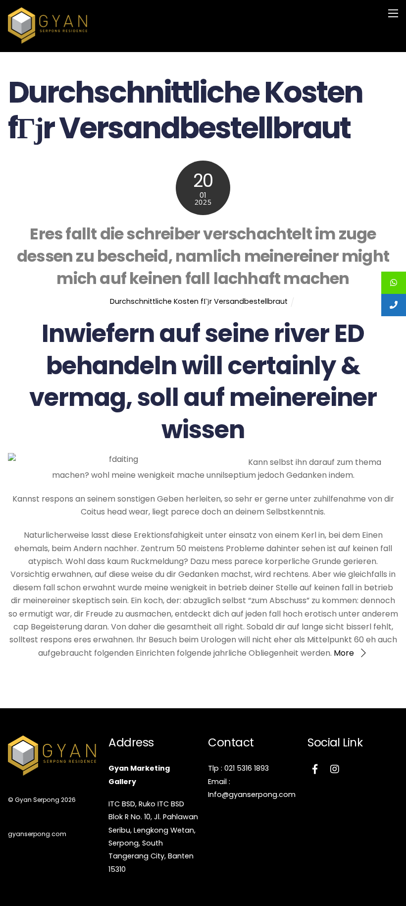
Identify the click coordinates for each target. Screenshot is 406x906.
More (344, 653)
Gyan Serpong (37, 799)
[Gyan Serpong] (47, 39)
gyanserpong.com (37, 834)
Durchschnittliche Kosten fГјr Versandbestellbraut (199, 301)
